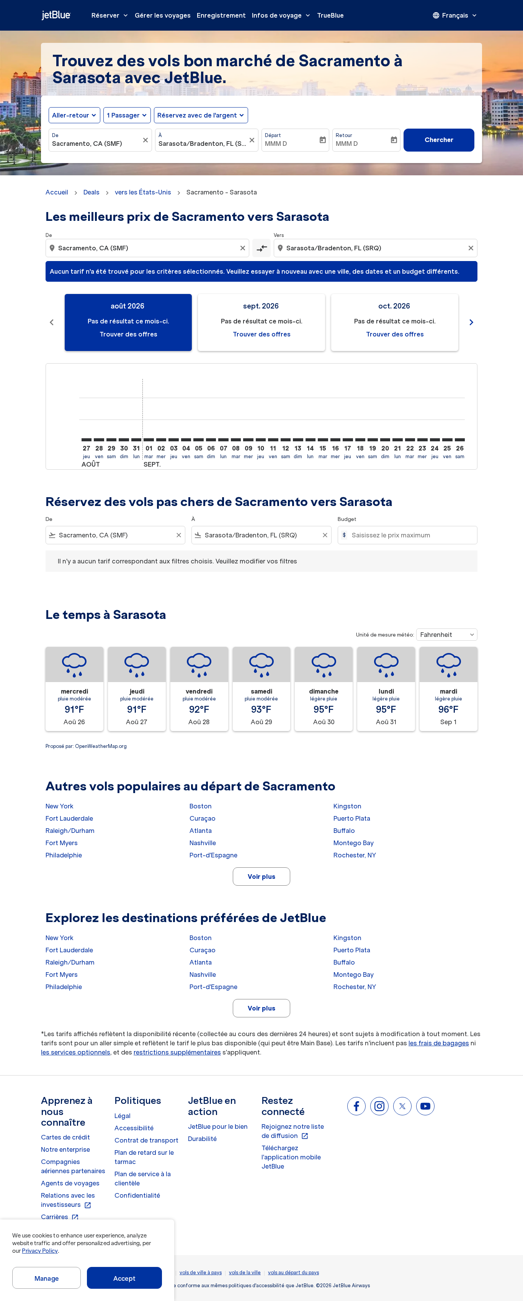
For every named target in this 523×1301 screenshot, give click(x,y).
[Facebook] (356, 1106)
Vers (279, 235)
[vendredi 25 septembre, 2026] (447, 439)
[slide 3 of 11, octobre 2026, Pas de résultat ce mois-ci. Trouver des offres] (394, 322)
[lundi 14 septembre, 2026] (310, 439)
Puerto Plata (351, 818)
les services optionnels (75, 1052)
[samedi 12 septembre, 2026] (286, 439)
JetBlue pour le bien (218, 1126)
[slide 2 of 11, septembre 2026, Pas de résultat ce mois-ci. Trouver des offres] (261, 322)
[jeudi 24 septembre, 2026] (435, 439)
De (55, 135)
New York (60, 806)
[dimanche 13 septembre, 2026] (298, 439)
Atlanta (201, 830)
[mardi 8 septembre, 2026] (236, 439)
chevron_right (471, 322)
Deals (91, 192)
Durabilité (202, 1139)
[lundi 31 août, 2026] (136, 439)
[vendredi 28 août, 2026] (99, 439)
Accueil (57, 192)
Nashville (203, 843)
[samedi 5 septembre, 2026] (198, 439)
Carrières (60, 1217)
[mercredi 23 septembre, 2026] (422, 439)
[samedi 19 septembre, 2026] (373, 439)
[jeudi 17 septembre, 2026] (348, 439)
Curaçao (203, 818)
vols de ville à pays (201, 1272)
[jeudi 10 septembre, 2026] (261, 439)
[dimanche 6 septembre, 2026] (211, 439)
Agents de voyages (70, 1183)
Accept (124, 1278)
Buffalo (344, 830)
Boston (201, 806)
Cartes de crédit (65, 1137)
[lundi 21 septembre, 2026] (397, 439)
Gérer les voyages (163, 15)
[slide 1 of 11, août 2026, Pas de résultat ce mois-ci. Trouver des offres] (128, 322)
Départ (273, 135)
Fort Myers (62, 843)
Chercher (439, 140)
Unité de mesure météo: (385, 635)
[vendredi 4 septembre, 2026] (186, 439)
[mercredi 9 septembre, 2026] (248, 439)
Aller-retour (70, 115)
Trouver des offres (128, 334)
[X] (402, 1106)
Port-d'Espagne (213, 855)
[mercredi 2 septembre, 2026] (161, 439)
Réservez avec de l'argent (197, 115)
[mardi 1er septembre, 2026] (149, 439)
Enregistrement (221, 15)
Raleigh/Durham (70, 830)
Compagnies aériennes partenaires (73, 1166)
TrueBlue (330, 15)
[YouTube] (425, 1106)
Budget (347, 519)
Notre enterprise (65, 1149)
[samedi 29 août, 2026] (111, 439)
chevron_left (52, 322)
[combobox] (96, 143)
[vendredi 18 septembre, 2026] (360, 439)
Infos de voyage (282, 15)
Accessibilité (134, 1128)
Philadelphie (64, 855)
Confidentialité (137, 1195)
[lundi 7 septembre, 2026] (223, 439)
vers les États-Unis (143, 192)
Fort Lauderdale (69, 818)
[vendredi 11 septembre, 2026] (273, 439)
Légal (122, 1116)
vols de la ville (245, 1272)
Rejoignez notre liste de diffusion (293, 1131)
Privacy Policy (39, 1250)
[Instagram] (379, 1106)
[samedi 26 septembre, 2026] (460, 439)
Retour (344, 135)
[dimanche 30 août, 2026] (124, 439)
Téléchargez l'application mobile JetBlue (291, 1157)
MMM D (276, 143)
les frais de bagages (439, 1043)
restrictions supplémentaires (177, 1052)
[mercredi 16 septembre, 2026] (335, 439)
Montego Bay (353, 843)
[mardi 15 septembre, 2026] (323, 439)
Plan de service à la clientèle (142, 1178)
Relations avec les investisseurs (68, 1200)
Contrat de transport (146, 1140)
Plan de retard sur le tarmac (144, 1157)
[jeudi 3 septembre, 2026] (173, 439)
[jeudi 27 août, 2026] (87, 439)
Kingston (347, 806)
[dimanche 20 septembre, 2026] (385, 439)
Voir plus (261, 876)
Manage (46, 1278)
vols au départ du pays (293, 1272)
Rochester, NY (354, 855)
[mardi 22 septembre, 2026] (410, 439)
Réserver (110, 15)
